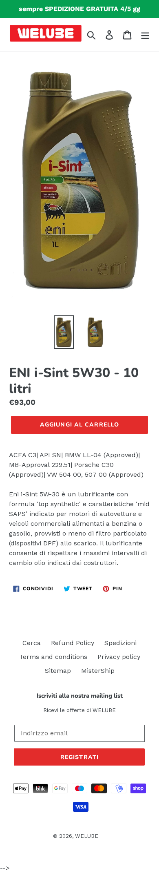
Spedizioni (120, 643)
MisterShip (98, 670)
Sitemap (58, 670)
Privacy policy (118, 657)
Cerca (31, 643)
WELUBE (86, 836)
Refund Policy (72, 643)
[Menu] (145, 34)
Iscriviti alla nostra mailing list (80, 695)
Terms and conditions (53, 657)
